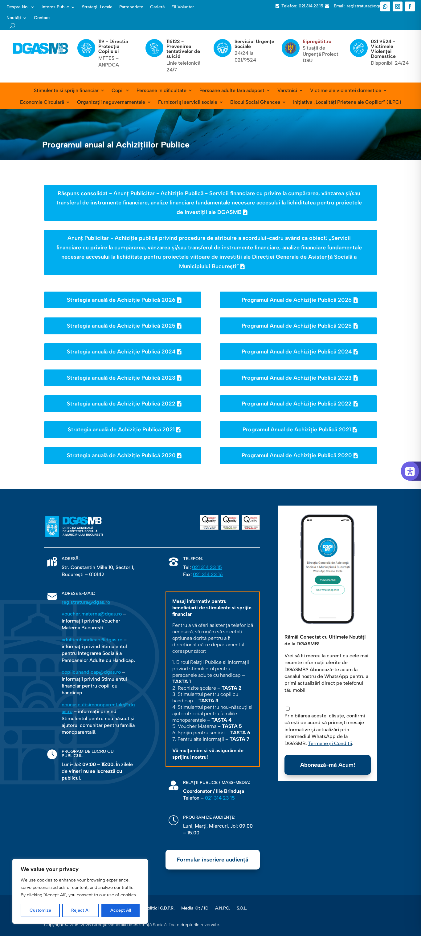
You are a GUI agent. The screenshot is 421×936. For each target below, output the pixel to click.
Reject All (80, 910)
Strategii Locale (97, 7)
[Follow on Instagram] (398, 6)
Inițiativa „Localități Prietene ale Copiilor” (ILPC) (347, 102)
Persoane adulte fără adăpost (231, 90)
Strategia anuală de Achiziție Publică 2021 (121, 429)
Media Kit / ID (194, 908)
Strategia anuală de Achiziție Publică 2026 (121, 300)
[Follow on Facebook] (410, 6)
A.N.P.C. (222, 908)
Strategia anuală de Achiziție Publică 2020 (121, 455)
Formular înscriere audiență (212, 859)
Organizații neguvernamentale (111, 102)
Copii (118, 90)
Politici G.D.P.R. (159, 908)
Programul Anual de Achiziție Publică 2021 (297, 429)
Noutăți (13, 17)
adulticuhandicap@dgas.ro (92, 640)
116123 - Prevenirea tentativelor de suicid (183, 48)
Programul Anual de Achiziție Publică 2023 (297, 377)
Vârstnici (287, 90)
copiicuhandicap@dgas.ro (91, 672)
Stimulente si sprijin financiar (66, 90)
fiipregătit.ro (317, 41)
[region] (80, 891)
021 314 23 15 (207, 567)
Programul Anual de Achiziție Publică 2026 (297, 300)
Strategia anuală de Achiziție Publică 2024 (121, 351)
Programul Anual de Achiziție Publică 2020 (297, 455)
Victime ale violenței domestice (345, 90)
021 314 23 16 (208, 574)
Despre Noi (17, 7)
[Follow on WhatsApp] (385, 6)
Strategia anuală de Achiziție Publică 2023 (121, 377)
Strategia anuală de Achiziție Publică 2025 (121, 325)
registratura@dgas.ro (86, 602)
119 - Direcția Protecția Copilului (113, 46)
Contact (42, 17)
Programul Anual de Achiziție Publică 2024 (297, 351)
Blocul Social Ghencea (255, 102)
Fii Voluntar (182, 7)
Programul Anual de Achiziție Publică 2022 (297, 403)
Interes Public (55, 7)
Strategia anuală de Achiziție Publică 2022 (121, 403)
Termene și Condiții (330, 743)
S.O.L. (242, 908)
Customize (40, 910)
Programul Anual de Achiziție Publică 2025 (297, 325)
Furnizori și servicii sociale (187, 102)
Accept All (120, 910)
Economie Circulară (42, 102)
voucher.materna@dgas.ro (92, 614)
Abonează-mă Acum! (327, 764)
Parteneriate (131, 7)
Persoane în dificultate (161, 90)
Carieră (157, 7)
